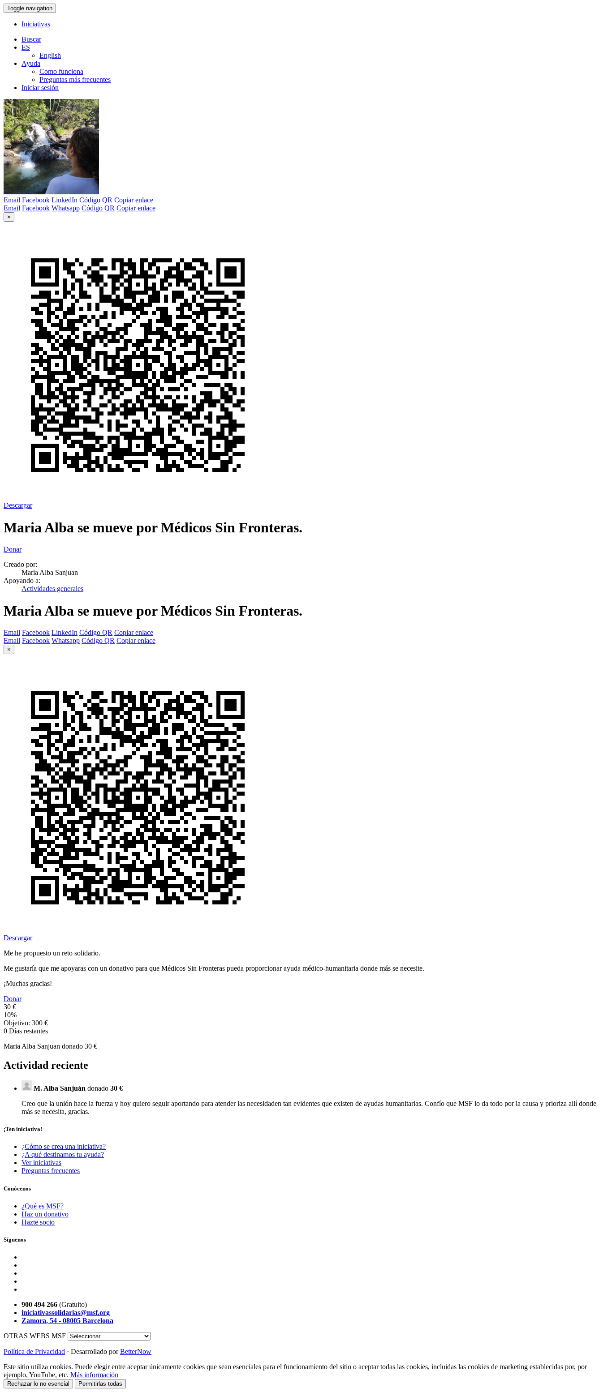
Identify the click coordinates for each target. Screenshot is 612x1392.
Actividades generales (52, 588)
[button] (26, 47)
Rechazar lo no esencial (38, 1383)
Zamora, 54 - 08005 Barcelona (67, 1320)
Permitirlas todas (100, 1383)
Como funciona (61, 71)
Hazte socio (38, 1222)
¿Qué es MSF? (43, 1206)
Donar (13, 549)
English (50, 55)
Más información (94, 1375)
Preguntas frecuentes (51, 1170)
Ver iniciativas (41, 1162)
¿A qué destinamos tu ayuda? (63, 1154)
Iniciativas (36, 24)
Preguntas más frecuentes (75, 79)
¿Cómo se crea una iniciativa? (64, 1146)
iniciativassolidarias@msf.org (66, 1312)
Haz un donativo (45, 1214)
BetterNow (135, 1351)
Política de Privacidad (34, 1351)
